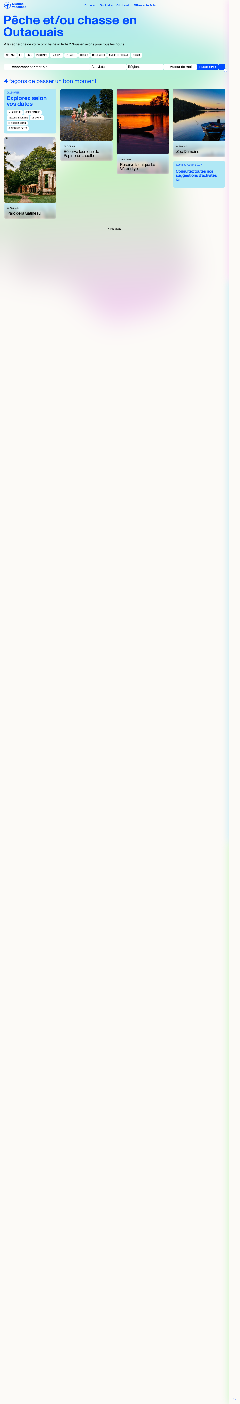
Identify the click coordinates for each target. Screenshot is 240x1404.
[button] (108, 67)
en (234, 1399)
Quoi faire (106, 5)
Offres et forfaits (145, 5)
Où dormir (123, 5)
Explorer (90, 5)
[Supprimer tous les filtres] (225, 70)
